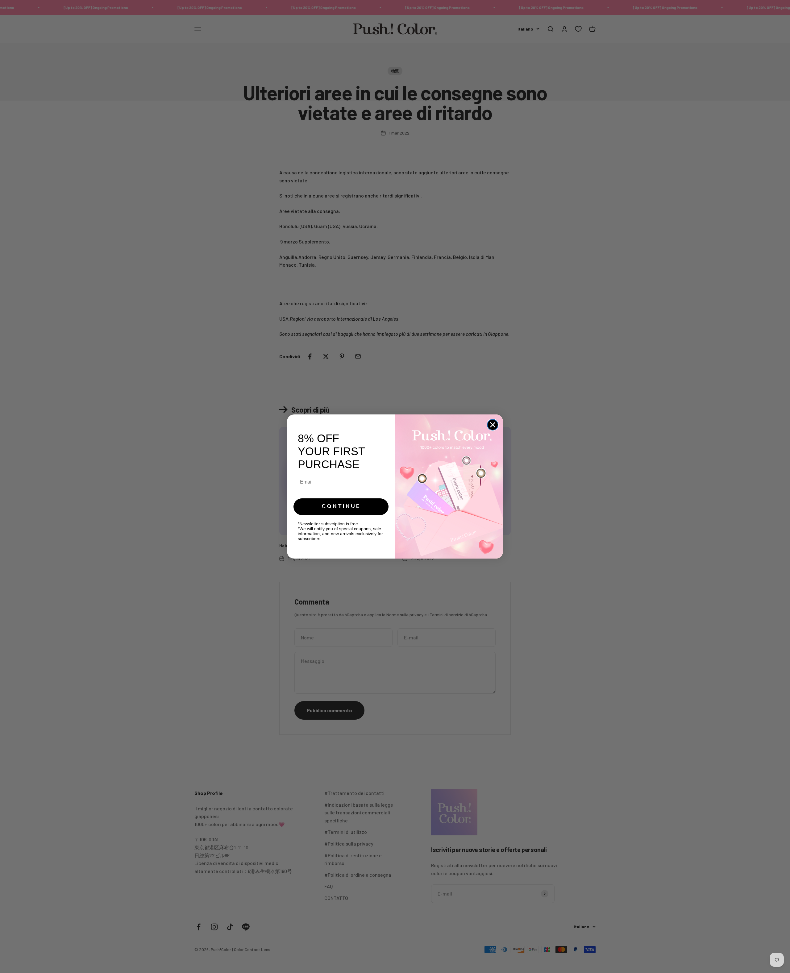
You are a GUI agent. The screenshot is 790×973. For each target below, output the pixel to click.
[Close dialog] (492, 424)
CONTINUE (341, 506)
